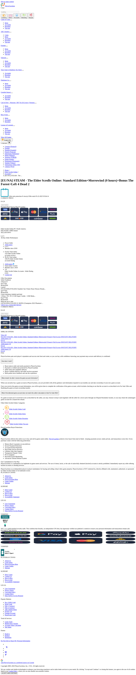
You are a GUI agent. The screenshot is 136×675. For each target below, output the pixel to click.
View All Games (6, 137)
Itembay (7, 636)
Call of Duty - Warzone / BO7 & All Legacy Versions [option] (18, 102)
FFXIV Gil (8, 611)
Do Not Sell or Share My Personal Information (15, 641)
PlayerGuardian (54, 439)
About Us (8, 476)
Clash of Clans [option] (5, 19)
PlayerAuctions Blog (11, 479)
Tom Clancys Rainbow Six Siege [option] (11, 70)
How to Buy (9, 493)
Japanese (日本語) (11, 157)
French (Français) (10, 152)
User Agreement (10, 504)
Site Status (8, 627)
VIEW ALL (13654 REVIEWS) (11, 305)
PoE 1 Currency (10, 606)
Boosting (7, 26)
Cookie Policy (9, 509)
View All (3, 335)
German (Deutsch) (10, 146)
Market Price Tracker (11, 623)
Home (7, 170)
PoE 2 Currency (10, 608)
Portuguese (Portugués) (12, 161)
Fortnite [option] (3, 45)
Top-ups (7, 28)
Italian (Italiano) (10, 155)
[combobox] (10, 12)
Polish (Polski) (9, 159)
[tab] (4, 16)
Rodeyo (7, 634)
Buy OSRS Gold (10, 602)
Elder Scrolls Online (11, 172)
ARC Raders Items (11, 609)
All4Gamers (8, 245)
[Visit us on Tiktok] (6, 655)
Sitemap (7, 483)
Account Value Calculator (13, 625)
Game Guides (9, 481)
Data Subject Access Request (14, 511)
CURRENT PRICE (7, 198)
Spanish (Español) (10, 150)
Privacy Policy (9, 505)
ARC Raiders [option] (5, 32)
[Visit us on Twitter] (7, 648)
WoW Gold (8, 604)
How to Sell (8, 495)
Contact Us (8, 491)
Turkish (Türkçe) (10, 163)
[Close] (9, 142)
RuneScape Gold (10, 615)
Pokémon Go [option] (5, 80)
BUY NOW (5, 205)
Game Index (9, 477)
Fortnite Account (10, 613)
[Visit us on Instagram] (6, 652)
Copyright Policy (10, 507)
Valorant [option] (3, 58)
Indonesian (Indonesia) (12, 154)
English (7, 148)
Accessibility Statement (12, 497)
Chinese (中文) (9, 166)
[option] (70, 147)
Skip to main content (7, 1)
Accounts (8, 25)
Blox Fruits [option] (4, 115)
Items (6, 23)
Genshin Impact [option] (6, 92)
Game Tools (8, 622)
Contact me (8, 275)
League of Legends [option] (7, 125)
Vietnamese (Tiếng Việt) (12, 165)
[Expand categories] (10, 32)
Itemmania (8, 637)
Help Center (8, 490)
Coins (6, 35)
